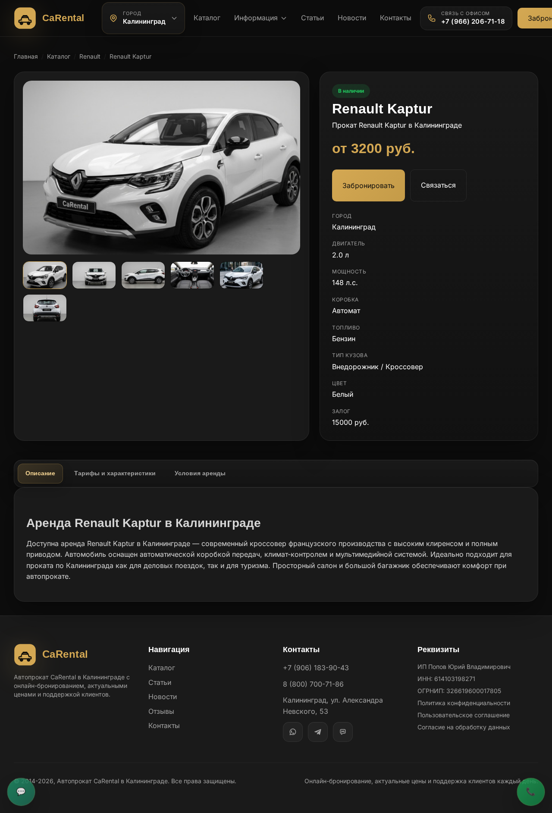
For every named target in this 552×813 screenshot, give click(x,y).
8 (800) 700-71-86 (313, 684)
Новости (352, 17)
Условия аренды (200, 473)
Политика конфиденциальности (463, 702)
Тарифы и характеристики (115, 473)
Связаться (438, 185)
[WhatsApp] (293, 732)
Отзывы (161, 711)
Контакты (395, 17)
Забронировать (368, 185)
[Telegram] (318, 732)
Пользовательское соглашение (463, 715)
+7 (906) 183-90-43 (316, 667)
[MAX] (343, 732)
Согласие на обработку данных (463, 727)
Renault (89, 56)
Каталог (207, 17)
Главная (26, 56)
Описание (40, 473)
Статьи (312, 17)
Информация (256, 17)
